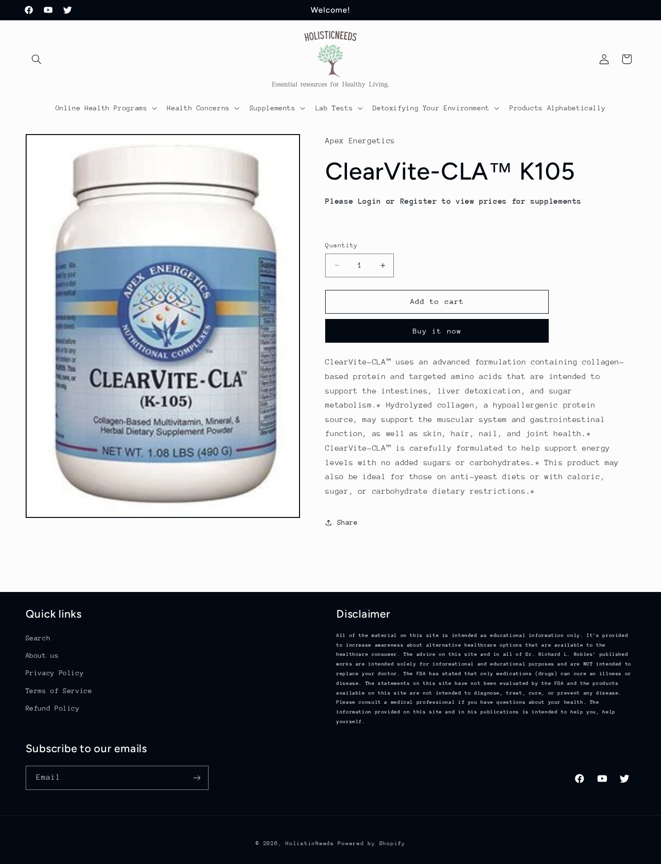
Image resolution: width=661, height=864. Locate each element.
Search (38, 638)
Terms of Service (59, 691)
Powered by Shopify (371, 843)
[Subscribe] (196, 777)
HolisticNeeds (309, 843)
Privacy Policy (55, 673)
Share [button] (347, 522)
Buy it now (437, 331)
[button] (37, 59)
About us (42, 655)
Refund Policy (53, 708)
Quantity (341, 245)
